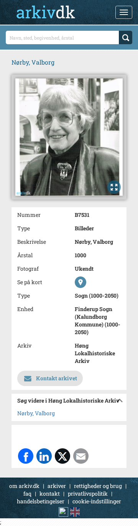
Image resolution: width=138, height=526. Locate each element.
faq (27, 493)
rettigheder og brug (98, 485)
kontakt (49, 493)
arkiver (57, 485)
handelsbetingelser (40, 501)
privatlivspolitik (88, 493)
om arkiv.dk (24, 485)
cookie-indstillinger (96, 501)
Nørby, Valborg (36, 413)
